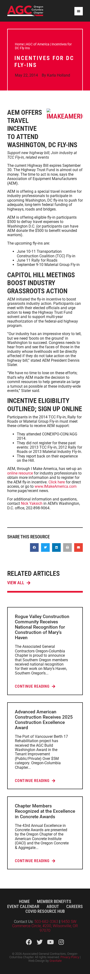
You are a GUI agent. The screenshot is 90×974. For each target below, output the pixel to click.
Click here (56, 482)
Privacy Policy (69, 957)
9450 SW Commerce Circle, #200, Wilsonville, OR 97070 (45, 926)
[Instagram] (61, 942)
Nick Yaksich (31, 503)
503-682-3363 (46, 921)
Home (19, 44)
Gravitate (55, 960)
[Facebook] (29, 942)
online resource (20, 473)
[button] (34, 547)
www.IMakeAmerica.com (56, 486)
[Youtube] (51, 942)
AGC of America (37, 44)
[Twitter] (40, 942)
